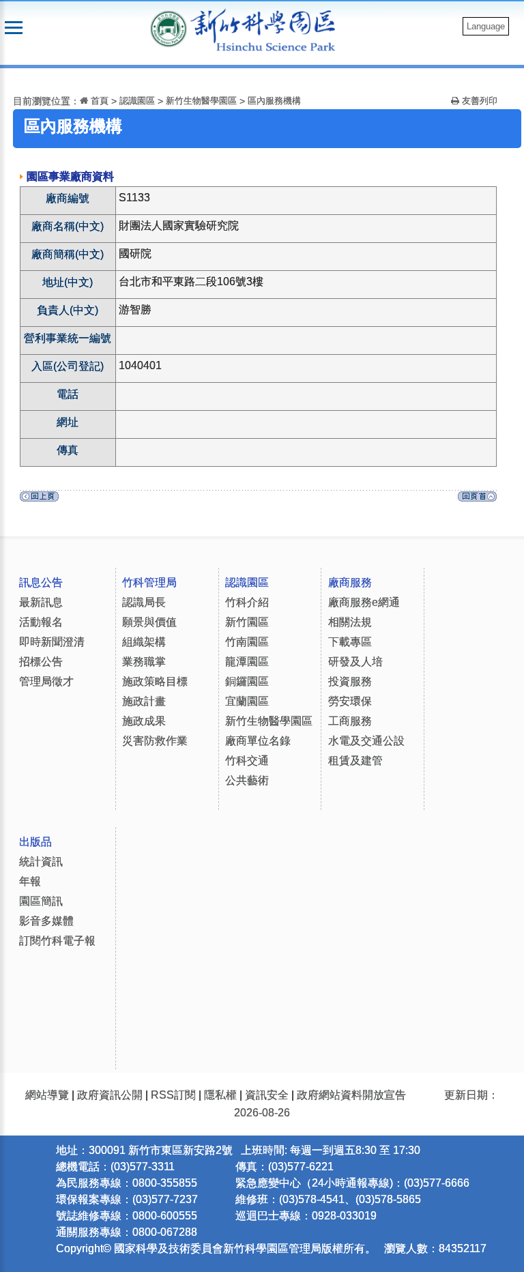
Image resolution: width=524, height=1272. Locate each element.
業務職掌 (144, 661)
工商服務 (350, 721)
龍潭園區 (247, 661)
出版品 (35, 842)
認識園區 (137, 101)
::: (17, 77)
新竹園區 (247, 622)
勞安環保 (350, 701)
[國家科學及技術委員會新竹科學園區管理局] (270, 29)
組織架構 (144, 642)
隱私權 (220, 1095)
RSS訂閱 (173, 1095)
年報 (30, 881)
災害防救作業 (155, 741)
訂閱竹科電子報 (57, 940)
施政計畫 (144, 701)
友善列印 (478, 101)
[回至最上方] (477, 500)
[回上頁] (39, 500)
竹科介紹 (247, 602)
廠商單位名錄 (258, 741)
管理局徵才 (46, 681)
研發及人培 (355, 661)
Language (486, 26)
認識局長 (144, 602)
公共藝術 (247, 780)
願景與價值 (149, 622)
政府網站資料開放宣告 (351, 1095)
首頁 (98, 101)
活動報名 (41, 622)
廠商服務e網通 (364, 602)
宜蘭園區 (247, 701)
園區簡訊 (41, 901)
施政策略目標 (155, 681)
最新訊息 (41, 602)
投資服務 (350, 681)
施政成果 (144, 721)
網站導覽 (47, 1095)
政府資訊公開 (110, 1095)
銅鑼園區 (247, 681)
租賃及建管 (355, 760)
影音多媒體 (46, 921)
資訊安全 (267, 1095)
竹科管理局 (149, 582)
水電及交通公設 (366, 741)
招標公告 (41, 661)
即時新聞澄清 (52, 642)
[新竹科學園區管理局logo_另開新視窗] (168, 27)
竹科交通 (247, 760)
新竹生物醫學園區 (201, 101)
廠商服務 (350, 582)
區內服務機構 (274, 101)
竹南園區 (247, 642)
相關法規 (350, 622)
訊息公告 (41, 582)
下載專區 (350, 642)
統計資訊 (41, 861)
